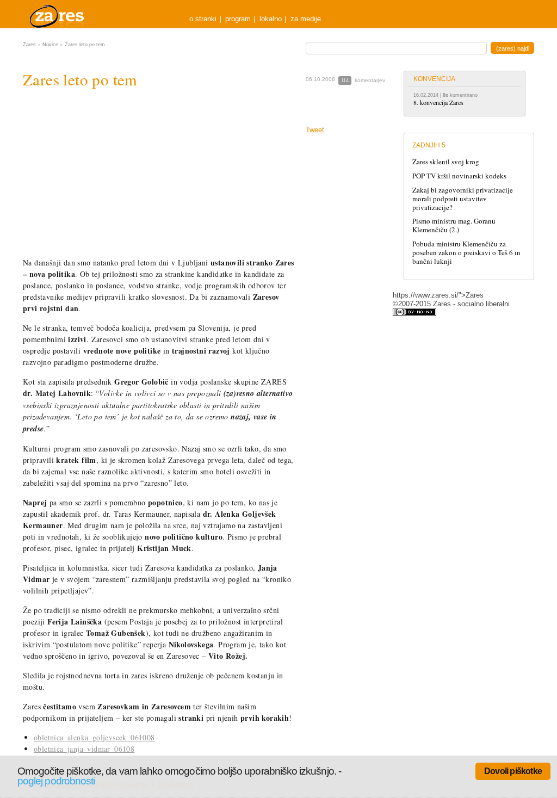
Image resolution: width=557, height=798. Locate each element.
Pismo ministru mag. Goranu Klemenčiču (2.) (454, 225)
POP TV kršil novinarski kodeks (459, 176)
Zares (57, 14)
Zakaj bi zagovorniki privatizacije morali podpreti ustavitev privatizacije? (462, 198)
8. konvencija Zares (438, 102)
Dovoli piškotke (513, 771)
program (238, 19)
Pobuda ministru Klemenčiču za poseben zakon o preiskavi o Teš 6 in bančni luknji (466, 252)
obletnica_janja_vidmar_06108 (84, 749)
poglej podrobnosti (56, 781)
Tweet (315, 130)
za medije (305, 19)
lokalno (270, 19)
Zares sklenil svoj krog (445, 161)
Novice (50, 44)
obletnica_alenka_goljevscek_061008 (94, 737)
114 (345, 80)
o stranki (202, 19)
